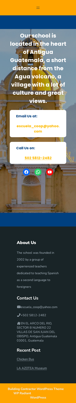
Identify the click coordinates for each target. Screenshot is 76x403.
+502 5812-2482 (33, 315)
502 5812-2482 (38, 157)
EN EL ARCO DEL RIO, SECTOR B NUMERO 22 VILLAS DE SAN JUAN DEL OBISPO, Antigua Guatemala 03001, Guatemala (37, 332)
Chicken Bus (25, 359)
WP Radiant (22, 393)
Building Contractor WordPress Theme (36, 389)
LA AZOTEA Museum (32, 368)
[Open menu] (38, 8)
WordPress (38, 397)
